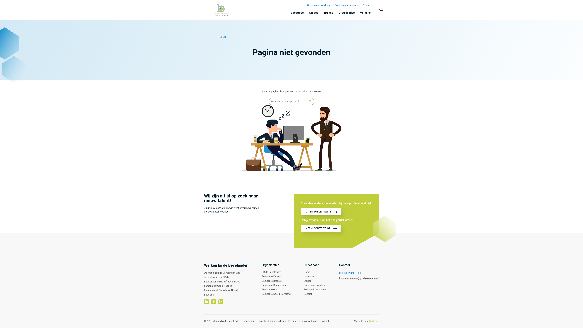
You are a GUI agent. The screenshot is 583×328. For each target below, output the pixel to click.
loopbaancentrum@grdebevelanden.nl (359, 278)
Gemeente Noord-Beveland (276, 293)
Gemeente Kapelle (271, 276)
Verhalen (365, 12)
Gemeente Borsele (272, 280)
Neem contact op (318, 228)
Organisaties (347, 12)
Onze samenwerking (318, 5)
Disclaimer (248, 321)
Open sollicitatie (318, 211)
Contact (367, 5)
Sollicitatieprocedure (346, 5)
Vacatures (297, 12)
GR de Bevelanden (271, 272)
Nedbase (374, 321)
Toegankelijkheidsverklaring (271, 321)
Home (307, 272)
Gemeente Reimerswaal (274, 285)
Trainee (328, 12)
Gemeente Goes (270, 289)
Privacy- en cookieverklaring (303, 321)
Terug (222, 37)
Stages (313, 12)
